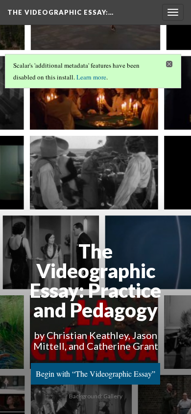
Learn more (91, 77)
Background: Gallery (95, 396)
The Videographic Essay (60, 12)
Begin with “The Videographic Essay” (95, 373)
